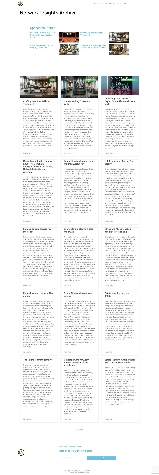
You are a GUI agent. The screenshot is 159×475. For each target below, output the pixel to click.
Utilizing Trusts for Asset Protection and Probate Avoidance (76, 362)
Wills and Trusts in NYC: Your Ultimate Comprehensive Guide (42, 35)
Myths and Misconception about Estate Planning (118, 230)
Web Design (78, 472)
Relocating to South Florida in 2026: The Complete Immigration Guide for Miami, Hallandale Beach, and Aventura (38, 166)
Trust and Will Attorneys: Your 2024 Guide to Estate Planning (93, 46)
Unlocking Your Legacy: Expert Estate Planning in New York (120, 101)
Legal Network (85, 472)
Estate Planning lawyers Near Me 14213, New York (79, 162)
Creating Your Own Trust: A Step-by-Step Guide (41, 46)
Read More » (27, 153)
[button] (79, 63)
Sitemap (72, 472)
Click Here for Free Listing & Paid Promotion (110, 3)
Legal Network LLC (88, 471)
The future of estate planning (38, 359)
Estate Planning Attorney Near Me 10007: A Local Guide (120, 361)
